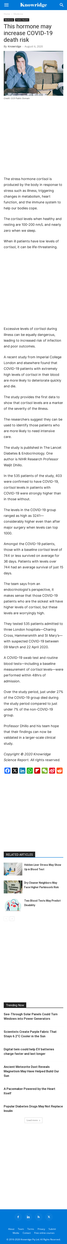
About (11, 1229)
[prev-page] (6, 918)
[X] (49, 1217)
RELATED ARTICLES (19, 854)
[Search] (62, 5)
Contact (27, 1232)
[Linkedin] (28, 1217)
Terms (30, 1229)
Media (16, 1232)
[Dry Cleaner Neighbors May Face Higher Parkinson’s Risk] (13, 887)
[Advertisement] (33, 138)
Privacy (41, 1229)
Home (7, 13)
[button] (6, 5)
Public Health (22, 19)
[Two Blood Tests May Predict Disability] (13, 904)
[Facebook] (18, 1217)
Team (21, 1229)
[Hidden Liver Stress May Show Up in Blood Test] (13, 869)
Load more (32, 1120)
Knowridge (14, 46)
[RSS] (38, 1217)
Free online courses (44, 1232)
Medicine (18, 13)
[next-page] (12, 918)
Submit (52, 1229)
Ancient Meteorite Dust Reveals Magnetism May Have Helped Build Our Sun (31, 1071)
